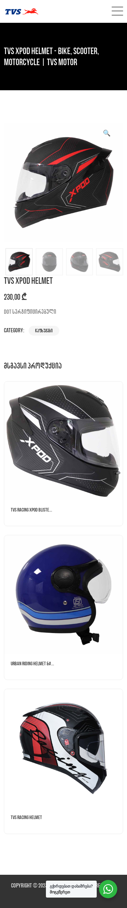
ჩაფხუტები (44, 331)
